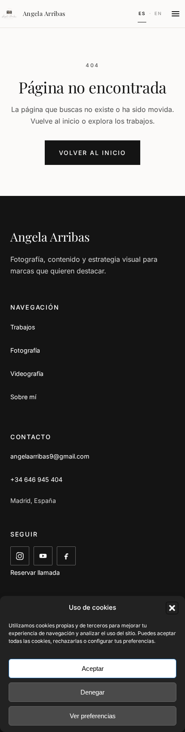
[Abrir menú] (175, 13)
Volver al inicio (92, 152)
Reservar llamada (35, 572)
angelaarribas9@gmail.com (49, 456)
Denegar (92, 692)
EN (158, 13)
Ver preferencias (93, 716)
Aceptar (93, 668)
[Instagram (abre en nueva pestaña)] (19, 555)
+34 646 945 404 (36, 479)
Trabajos (22, 327)
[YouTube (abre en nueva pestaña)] (43, 555)
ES (142, 13)
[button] (172, 608)
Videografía (26, 373)
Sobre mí (23, 396)
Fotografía (25, 350)
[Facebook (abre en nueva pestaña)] (66, 555)
